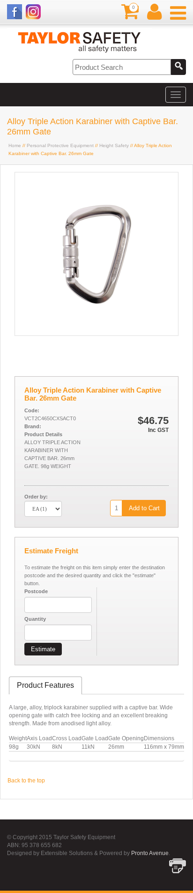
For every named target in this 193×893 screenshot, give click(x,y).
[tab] (45, 686)
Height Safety (114, 145)
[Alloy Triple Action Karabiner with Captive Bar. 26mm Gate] (96, 333)
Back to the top (26, 780)
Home (14, 145)
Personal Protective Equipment (60, 145)
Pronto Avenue (150, 853)
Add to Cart (144, 508)
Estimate (43, 649)
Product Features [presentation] (45, 685)
